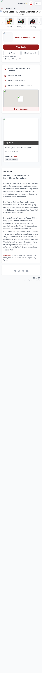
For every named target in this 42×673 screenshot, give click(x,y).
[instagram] (19, 271)
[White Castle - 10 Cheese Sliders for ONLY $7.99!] (21, 13)
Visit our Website (14, 75)
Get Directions (22, 109)
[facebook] (15, 271)
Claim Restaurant (30, 53)
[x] (23, 271)
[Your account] (31, 3)
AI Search (21, 3)
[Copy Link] (20, 59)
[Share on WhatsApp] (16, 59)
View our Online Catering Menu (20, 85)
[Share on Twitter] (9, 59)
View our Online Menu (16, 80)
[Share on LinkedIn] (13, 59)
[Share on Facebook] (5, 59)
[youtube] (27, 271)
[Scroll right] (39, 23)
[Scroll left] (3, 23)
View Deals (21, 47)
